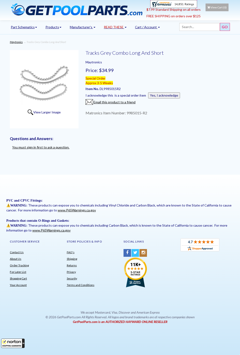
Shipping (72, 259)
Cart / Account (146, 27)
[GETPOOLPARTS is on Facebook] (127, 253)
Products (52, 27)
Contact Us (17, 252)
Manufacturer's (81, 27)
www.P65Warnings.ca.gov (77, 210)
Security (72, 278)
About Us (15, 259)
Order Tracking (19, 265)
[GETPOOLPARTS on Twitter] (135, 253)
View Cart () (218, 7)
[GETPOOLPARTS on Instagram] (143, 253)
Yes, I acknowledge (164, 95)
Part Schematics (23, 27)
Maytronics (16, 42)
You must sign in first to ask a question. (40, 147)
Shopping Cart (18, 278)
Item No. (93, 89)
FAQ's (71, 252)
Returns (72, 265)
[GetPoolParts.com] (76, 9)
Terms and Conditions (80, 285)
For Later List (18, 272)
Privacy (71, 272)
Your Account (18, 285)
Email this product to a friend (114, 102)
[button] (13, 343)
